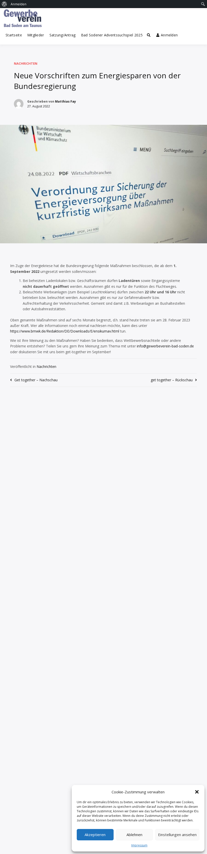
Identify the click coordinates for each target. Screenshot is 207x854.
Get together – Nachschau (36, 379)
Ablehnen (134, 834)
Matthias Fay (65, 101)
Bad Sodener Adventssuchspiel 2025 (112, 35)
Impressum (139, 845)
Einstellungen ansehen (177, 834)
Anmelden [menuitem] (19, 4)
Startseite (14, 35)
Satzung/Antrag (62, 35)
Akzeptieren (95, 834)
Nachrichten (25, 63)
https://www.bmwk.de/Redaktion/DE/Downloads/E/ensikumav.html (64, 331)
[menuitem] (4, 4)
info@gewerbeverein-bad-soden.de (165, 346)
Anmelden (169, 35)
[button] (196, 791)
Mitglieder (35, 35)
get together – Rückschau (172, 379)
